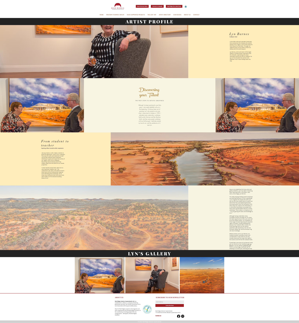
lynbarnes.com (247, 245)
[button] (186, 6)
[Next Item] (221, 275)
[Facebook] (178, 316)
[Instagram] (182, 316)
